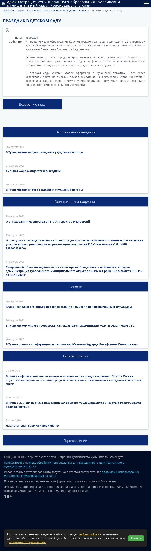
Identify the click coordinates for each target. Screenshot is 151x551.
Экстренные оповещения (75, 132)
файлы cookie (88, 534)
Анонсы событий (75, 356)
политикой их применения (27, 542)
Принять (136, 538)
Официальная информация (75, 201)
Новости (75, 286)
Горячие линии (75, 440)
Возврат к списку (32, 104)
